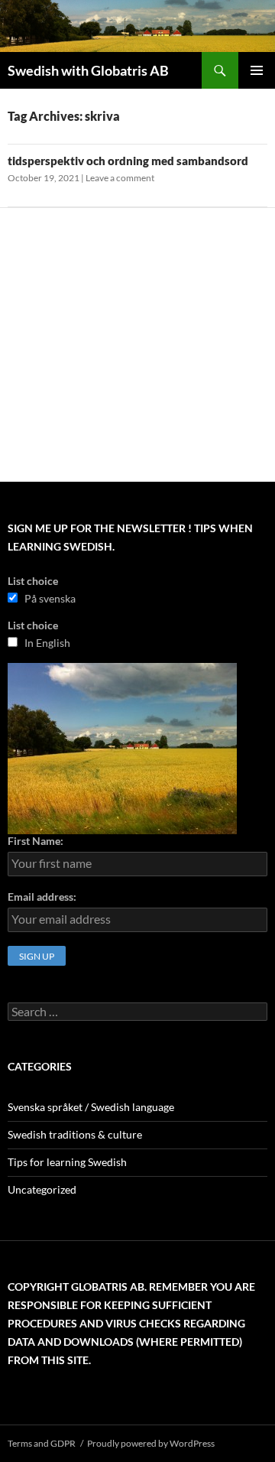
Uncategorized (42, 1189)
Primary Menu (256, 70)
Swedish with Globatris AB (88, 70)
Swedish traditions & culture (75, 1134)
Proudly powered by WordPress (151, 1443)
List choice (33, 580)
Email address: (42, 896)
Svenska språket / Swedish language (91, 1106)
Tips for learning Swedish (67, 1161)
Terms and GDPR (42, 1443)
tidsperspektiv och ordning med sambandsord (128, 160)
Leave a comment (120, 178)
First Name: (35, 840)
